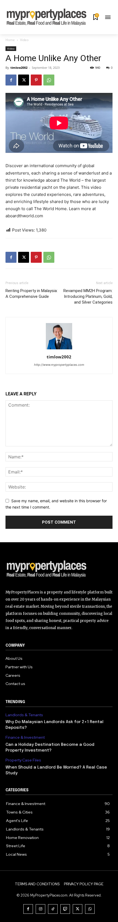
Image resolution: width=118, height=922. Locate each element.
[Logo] (59, 569)
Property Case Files (23, 760)
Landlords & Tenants (24, 715)
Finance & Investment (25, 737)
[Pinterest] (36, 80)
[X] (23, 80)
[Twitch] (65, 909)
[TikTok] (53, 909)
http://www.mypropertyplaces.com (59, 365)
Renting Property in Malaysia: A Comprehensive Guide (31, 293)
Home (10, 40)
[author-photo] (59, 349)
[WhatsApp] (48, 80)
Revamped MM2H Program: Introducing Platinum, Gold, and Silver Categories (88, 296)
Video (24, 40)
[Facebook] (10, 80)
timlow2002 (18, 67)
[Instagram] (40, 909)
